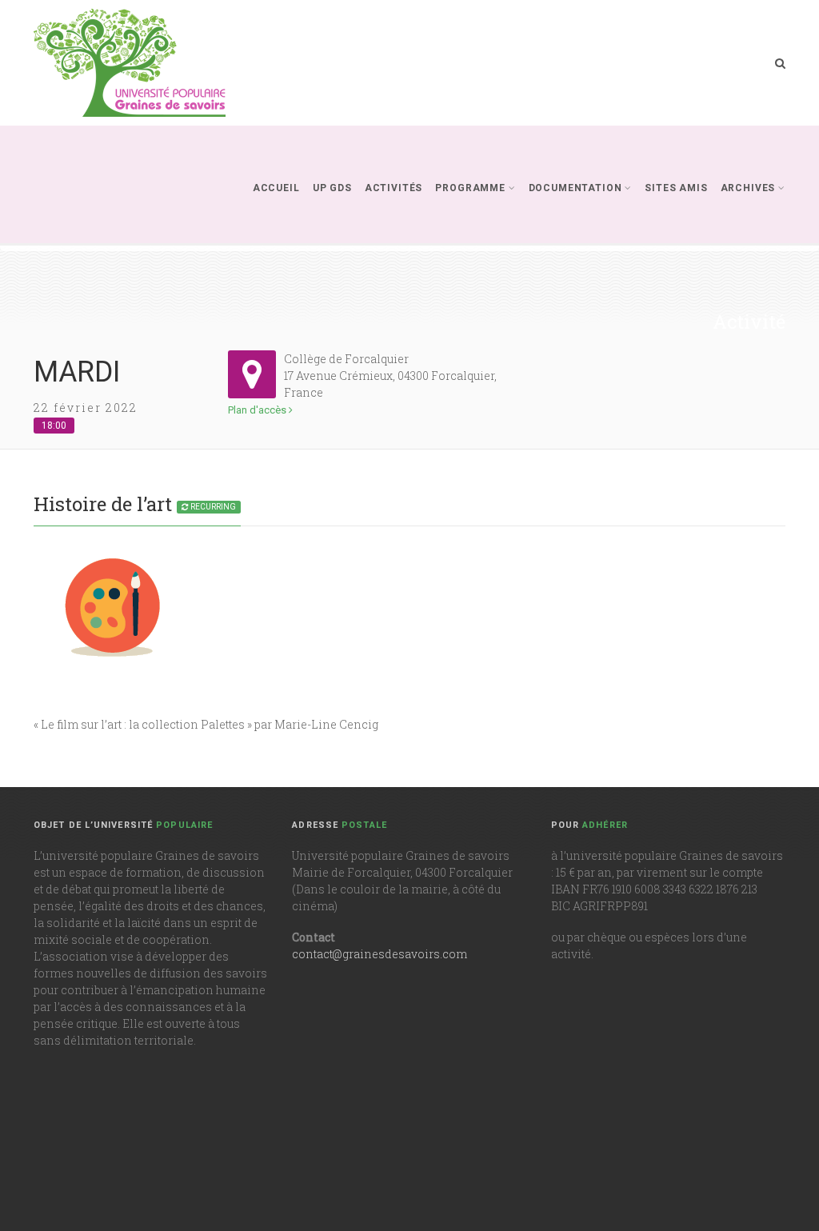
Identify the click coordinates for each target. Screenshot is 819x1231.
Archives (748, 188)
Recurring (212, 506)
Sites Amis (676, 188)
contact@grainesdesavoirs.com (379, 953)
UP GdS (332, 188)
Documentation (575, 188)
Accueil (276, 188)
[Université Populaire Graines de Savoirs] (130, 63)
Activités (394, 188)
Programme (470, 188)
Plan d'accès (258, 410)
